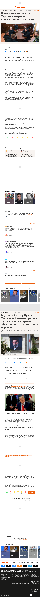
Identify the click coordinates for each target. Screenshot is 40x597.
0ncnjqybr (9, 234)
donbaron (9, 266)
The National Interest (5, 10)
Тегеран (25, 498)
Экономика (15, 562)
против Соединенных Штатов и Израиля (18, 386)
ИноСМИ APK (34, 571)
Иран (6, 498)
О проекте (19, 570)
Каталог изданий (4, 570)
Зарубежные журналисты (12, 570)
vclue (8, 251)
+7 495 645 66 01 (3, 582)
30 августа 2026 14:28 (13, 312)
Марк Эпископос (15, 10)
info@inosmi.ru (3, 579)
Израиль (9, 498)
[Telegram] (22, 51)
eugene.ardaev (9, 226)
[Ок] (27, 51)
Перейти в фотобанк (13, 354)
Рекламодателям (25, 570)
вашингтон (28, 498)
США (10, 10)
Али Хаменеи (15, 498)
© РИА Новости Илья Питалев (5, 354)
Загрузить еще (20, 283)
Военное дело (23, 562)
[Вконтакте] (16, 51)
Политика (19, 498)
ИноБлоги (38, 562)
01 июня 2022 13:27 (22, 10)
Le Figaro (2, 312)
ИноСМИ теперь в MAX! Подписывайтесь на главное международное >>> (20, 383)
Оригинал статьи (36, 10)
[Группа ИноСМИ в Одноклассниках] (19, 566)
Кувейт (22, 500)
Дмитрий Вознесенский (11, 241)
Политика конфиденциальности (6, 571)
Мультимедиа (33, 562)
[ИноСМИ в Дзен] (8, 566)
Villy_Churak (9, 216)
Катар (25, 500)
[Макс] (7, 51)
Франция (6, 312)
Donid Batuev (9, 273)
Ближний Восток (8, 500)
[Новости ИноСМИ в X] (35, 566)
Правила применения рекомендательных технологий (22, 571)
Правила (33, 209)
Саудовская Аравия (14, 500)
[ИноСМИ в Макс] (3, 566)
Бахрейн (28, 500)
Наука (19, 562)
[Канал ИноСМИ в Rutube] (25, 566)
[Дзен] (11, 51)
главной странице (29, 214)
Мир (22, 498)
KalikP (8, 259)
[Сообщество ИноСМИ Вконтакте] (14, 566)
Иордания (19, 500)
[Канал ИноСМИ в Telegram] (30, 566)
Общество (28, 562)
